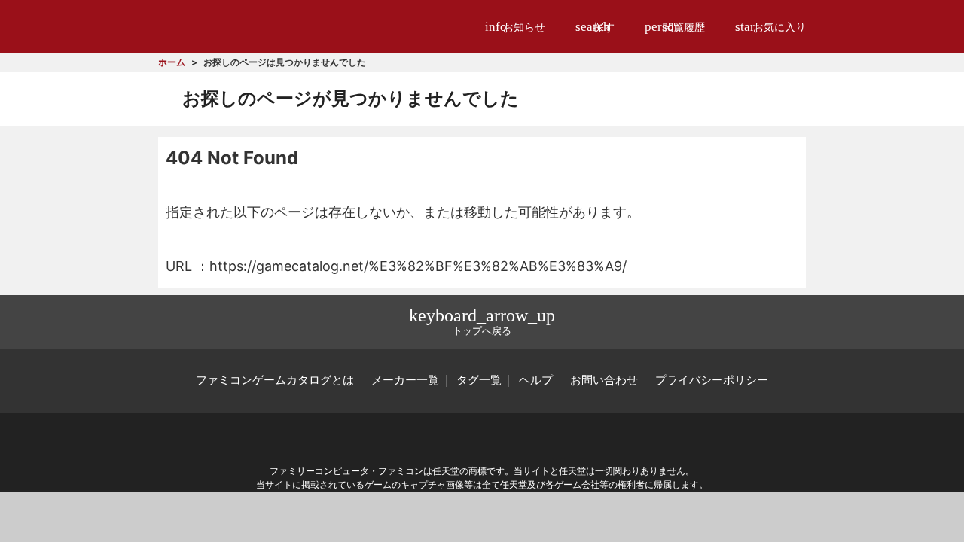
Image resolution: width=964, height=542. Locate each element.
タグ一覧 (479, 380)
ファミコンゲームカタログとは (275, 380)
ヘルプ (536, 380)
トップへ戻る (482, 321)
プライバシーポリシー (711, 380)
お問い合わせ (604, 380)
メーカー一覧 (405, 380)
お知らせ (515, 27)
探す (595, 27)
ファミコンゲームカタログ (242, 26)
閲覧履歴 (675, 27)
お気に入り (770, 27)
